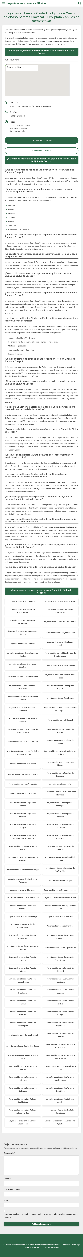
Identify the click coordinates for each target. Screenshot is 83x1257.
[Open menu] (3, 3)
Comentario (9, 1153)
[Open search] (79, 3)
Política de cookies (52, 1248)
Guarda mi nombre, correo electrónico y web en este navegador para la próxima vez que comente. (41, 1215)
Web (6, 1200)
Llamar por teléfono (41, 150)
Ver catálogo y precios (41, 140)
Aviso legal (76, 1244)
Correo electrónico (12, 1189)
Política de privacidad (33, 1248)
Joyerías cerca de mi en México (26, 3)
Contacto (66, 1244)
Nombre (8, 1178)
